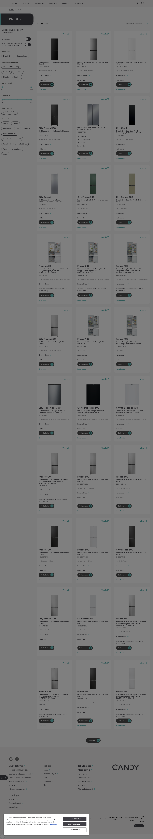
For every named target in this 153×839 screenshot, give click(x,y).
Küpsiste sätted (74, 830)
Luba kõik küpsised (74, 819)
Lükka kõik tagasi (74, 824)
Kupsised (53, 824)
